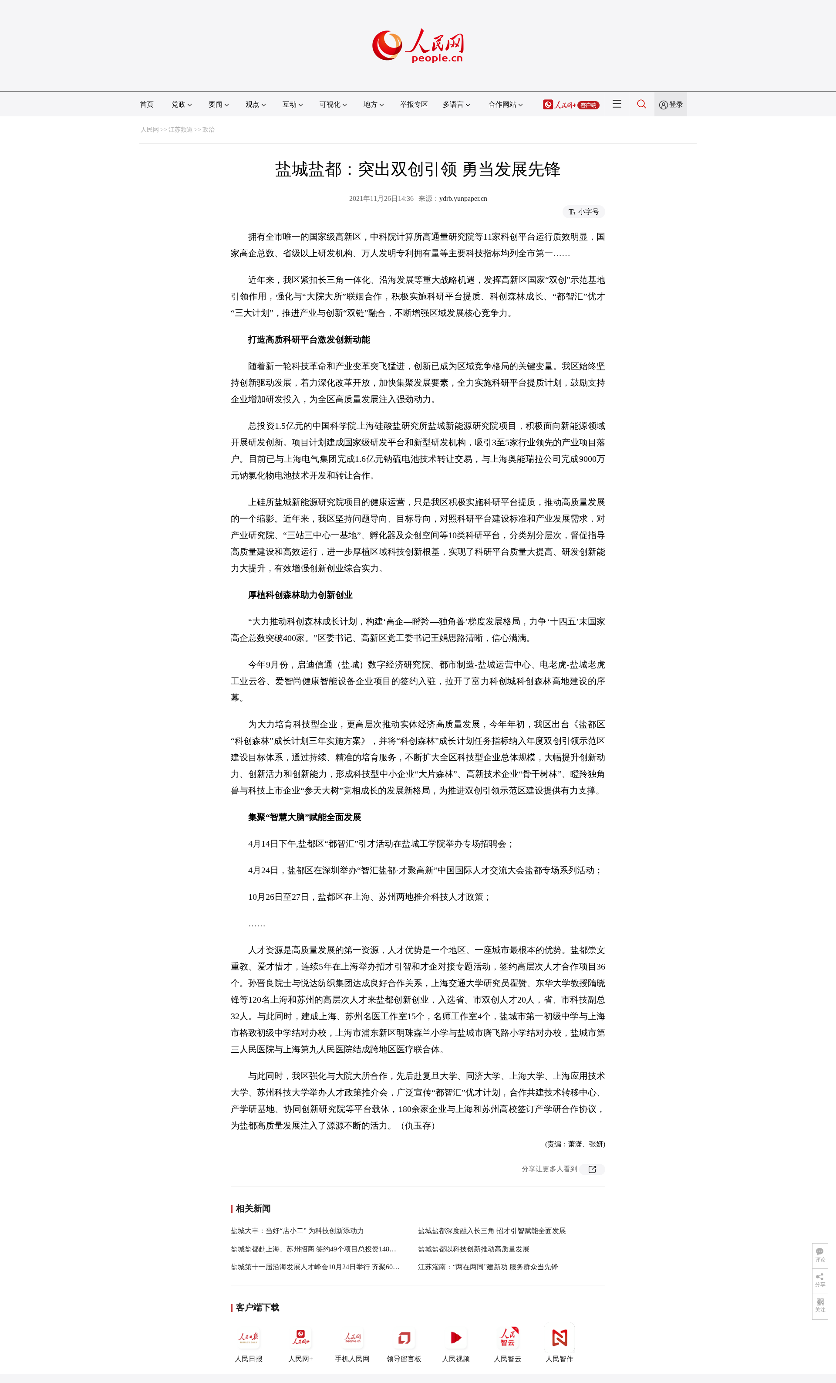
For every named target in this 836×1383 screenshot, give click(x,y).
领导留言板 (404, 1359)
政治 (208, 129)
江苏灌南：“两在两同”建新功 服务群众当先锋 (488, 1267)
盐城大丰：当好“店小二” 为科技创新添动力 (297, 1230)
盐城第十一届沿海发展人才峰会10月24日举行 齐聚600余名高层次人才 (338, 1267)
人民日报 (249, 1359)
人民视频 (456, 1359)
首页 (147, 104)
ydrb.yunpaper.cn (463, 198)
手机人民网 (352, 1359)
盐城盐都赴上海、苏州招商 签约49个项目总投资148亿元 (317, 1249)
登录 (676, 104)
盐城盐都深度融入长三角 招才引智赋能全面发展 (492, 1230)
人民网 (150, 129)
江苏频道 (181, 129)
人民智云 (508, 1359)
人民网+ (300, 1359)
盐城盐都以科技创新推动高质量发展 (473, 1249)
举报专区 (414, 104)
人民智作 (559, 1359)
